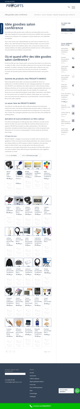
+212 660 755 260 (10, 380)
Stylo (31, 390)
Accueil (32, 373)
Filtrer (68, 30)
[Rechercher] (68, 7)
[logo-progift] (14, 7)
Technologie (33, 393)
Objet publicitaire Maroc (37, 381)
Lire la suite (10, 184)
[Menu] (72, 7)
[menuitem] (68, 7)
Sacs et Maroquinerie (36, 387)
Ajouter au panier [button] (19, 189)
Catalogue (33, 396)
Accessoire (33, 376)
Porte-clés (33, 384)
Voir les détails (10, 187)
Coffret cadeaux (34, 378)
